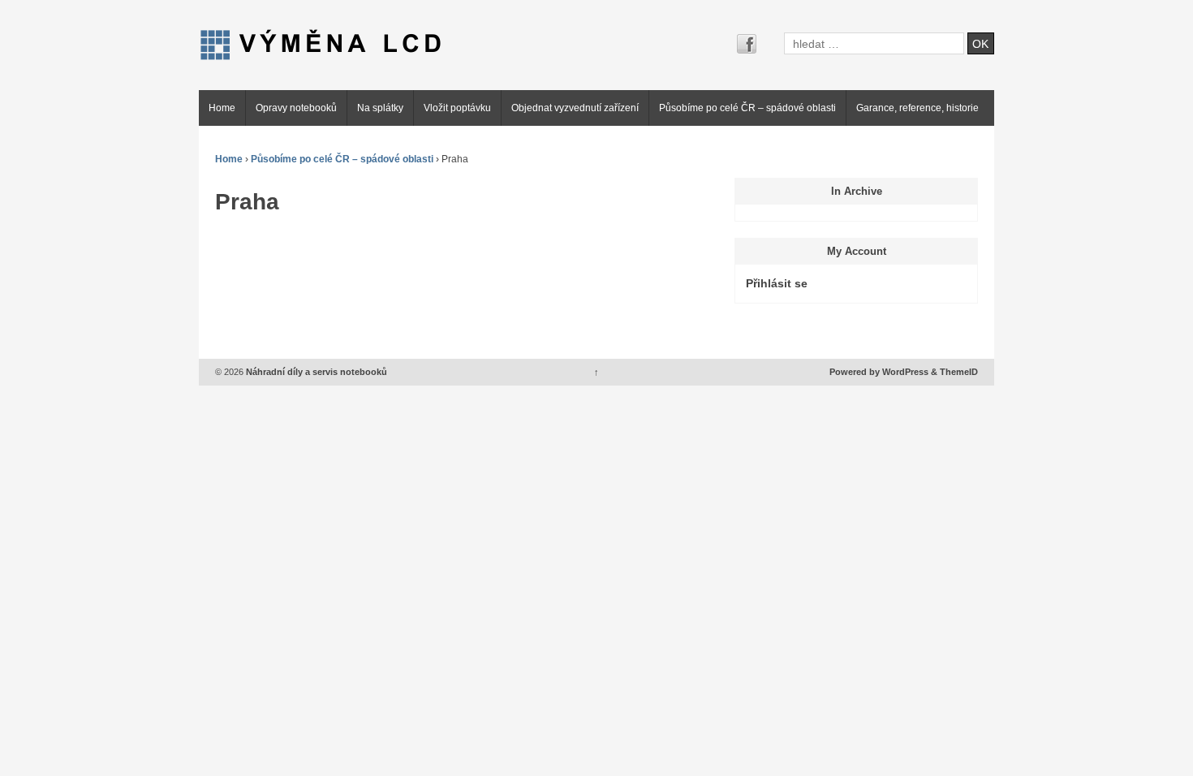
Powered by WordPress (878, 372)
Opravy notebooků (296, 108)
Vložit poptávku (457, 108)
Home (222, 108)
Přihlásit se (777, 283)
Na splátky (380, 108)
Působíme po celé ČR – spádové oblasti (747, 108)
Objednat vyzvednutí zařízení (575, 108)
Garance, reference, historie (917, 108)
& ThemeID (954, 372)
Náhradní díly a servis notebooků (315, 372)
